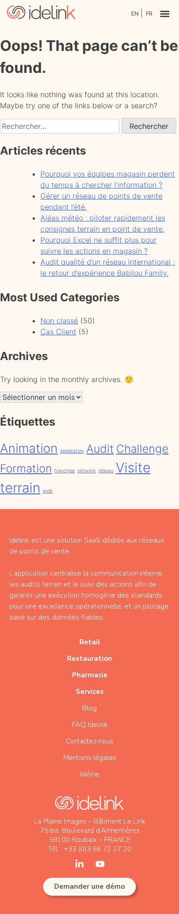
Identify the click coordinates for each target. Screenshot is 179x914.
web (48, 491)
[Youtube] (100, 864)
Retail (89, 642)
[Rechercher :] (61, 126)
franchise (64, 471)
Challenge (142, 448)
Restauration (89, 658)
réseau (105, 471)
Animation (29, 448)
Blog (89, 708)
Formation (26, 468)
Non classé (59, 320)
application (72, 451)
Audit (100, 448)
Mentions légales (89, 757)
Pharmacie (89, 675)
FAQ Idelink (89, 724)
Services (90, 691)
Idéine (89, 774)
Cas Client (58, 331)
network (86, 471)
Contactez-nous (89, 741)
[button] (164, 13)
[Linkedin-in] (79, 864)
